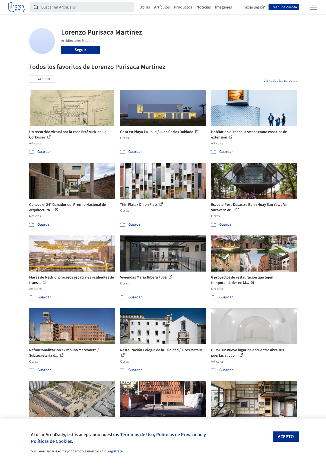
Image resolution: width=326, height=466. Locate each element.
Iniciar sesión (254, 7)
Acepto (286, 437)
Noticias (203, 7)
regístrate (115, 451)
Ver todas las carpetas (280, 81)
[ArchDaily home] (16, 7)
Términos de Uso (137, 434)
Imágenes (223, 7)
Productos (183, 7)
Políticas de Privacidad (179, 434)
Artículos (162, 7)
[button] (41, 79)
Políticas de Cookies (51, 441)
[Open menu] (314, 7)
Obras (144, 7)
